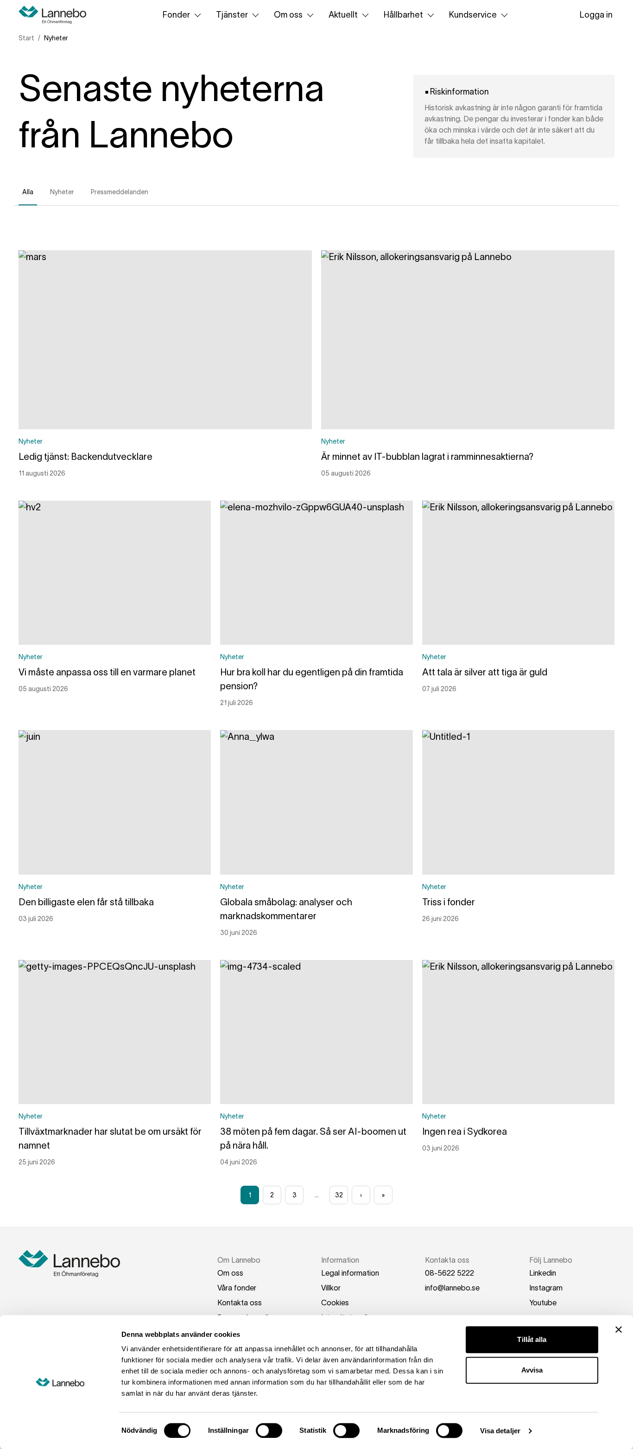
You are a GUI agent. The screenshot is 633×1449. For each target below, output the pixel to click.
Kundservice (473, 14)
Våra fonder (236, 1288)
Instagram (546, 1288)
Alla (27, 192)
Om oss (288, 14)
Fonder (176, 14)
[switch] (269, 1430)
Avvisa (532, 1370)
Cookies (335, 1302)
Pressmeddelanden (119, 192)
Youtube (543, 1302)
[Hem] (56, 15)
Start (26, 38)
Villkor (331, 1288)
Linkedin (542, 1273)
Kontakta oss (239, 1302)
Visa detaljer (500, 1431)
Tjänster (232, 14)
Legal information (350, 1273)
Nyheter (62, 192)
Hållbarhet (403, 14)
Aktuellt (343, 14)
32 (339, 1195)
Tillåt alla (531, 1339)
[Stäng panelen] (618, 1329)
